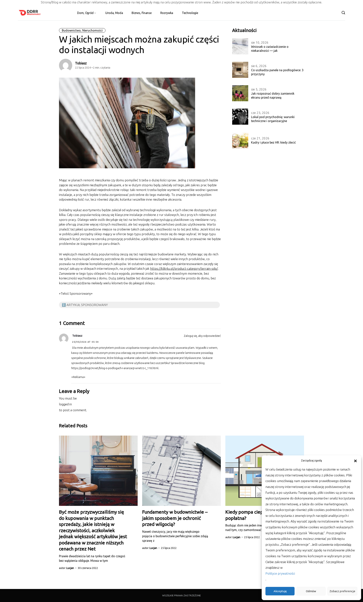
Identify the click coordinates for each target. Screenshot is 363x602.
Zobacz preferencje (342, 591)
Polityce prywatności (280, 573)
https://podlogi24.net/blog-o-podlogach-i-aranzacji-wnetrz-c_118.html (114, 368)
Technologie (190, 13)
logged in (65, 404)
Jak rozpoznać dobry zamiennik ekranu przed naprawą (272, 95)
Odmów (311, 591)
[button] (355, 460)
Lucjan (70, 568)
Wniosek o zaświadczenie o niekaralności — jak (270, 48)
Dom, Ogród (85, 13)
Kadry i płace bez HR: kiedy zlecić (273, 142)
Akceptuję (280, 591)
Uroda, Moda (114, 13)
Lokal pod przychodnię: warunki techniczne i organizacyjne (273, 119)
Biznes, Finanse (141, 13)
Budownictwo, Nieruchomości (82, 30)
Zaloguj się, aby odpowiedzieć (202, 335)
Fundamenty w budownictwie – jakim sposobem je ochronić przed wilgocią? (175, 518)
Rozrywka (166, 13)
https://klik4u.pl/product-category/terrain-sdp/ (184, 268)
